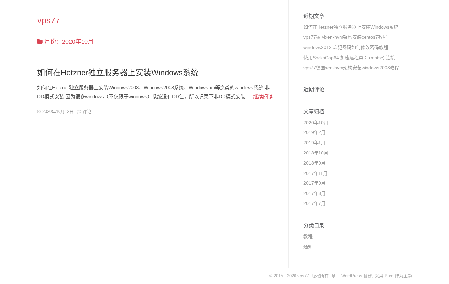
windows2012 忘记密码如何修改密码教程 (345, 47)
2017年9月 (314, 183)
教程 (308, 236)
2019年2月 (314, 132)
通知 (308, 246)
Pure (389, 275)
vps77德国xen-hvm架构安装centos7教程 (345, 37)
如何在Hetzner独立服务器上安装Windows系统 (118, 72)
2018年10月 (315, 152)
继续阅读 (263, 96)
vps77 (48, 20)
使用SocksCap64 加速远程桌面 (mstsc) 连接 (349, 57)
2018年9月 (314, 163)
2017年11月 (315, 173)
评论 (87, 111)
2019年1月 (314, 142)
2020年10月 (315, 122)
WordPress (351, 275)
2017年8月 (314, 193)
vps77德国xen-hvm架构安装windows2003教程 (351, 67)
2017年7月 (314, 203)
